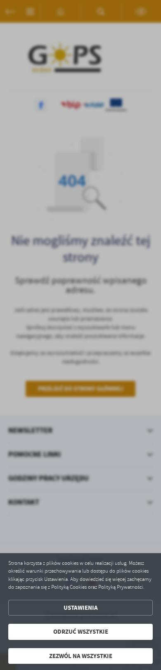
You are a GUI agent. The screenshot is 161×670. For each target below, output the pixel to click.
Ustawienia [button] (81, 608)
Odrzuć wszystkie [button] (80, 632)
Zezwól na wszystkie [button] (80, 656)
